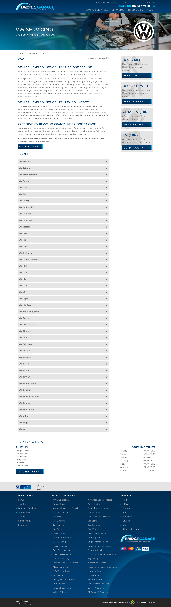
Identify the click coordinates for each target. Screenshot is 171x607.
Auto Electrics (94, 504)
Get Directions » (28, 471)
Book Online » (28, 146)
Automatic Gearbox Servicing (66, 508)
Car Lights (92, 521)
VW (124, 525)
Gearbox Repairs (95, 550)
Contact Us (149, 2)
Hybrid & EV (135, 10)
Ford (125, 512)
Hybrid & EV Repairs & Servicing (102, 554)
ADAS (150, 10)
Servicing (118, 10)
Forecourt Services (121, 2)
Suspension (93, 575)
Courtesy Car (94, 538)
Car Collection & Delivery (99, 517)
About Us (106, 2)
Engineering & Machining (99, 546)
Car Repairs (58, 525)
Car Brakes (58, 517)
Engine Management (98, 542)
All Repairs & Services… (98, 592)
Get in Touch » (133, 147)
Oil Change (58, 575)
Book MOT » (131, 75)
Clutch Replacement (63, 538)
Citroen (126, 508)
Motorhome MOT (61, 567)
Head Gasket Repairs (62, 554)
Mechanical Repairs (97, 563)
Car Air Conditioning (62, 512)
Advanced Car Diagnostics (100, 500)
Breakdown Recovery (98, 508)
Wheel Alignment (96, 588)
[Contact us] (154, 6)
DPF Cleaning (59, 542)
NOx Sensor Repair (62, 571)
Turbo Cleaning (95, 580)
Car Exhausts (59, 521)
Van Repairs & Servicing (98, 584)
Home (98, 2)
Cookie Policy (24, 525)
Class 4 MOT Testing (97, 533)
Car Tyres (57, 529)
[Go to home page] (35, 6)
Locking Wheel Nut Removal (66, 563)
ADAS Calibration (61, 500)
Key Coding (93, 559)
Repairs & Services (96, 10)
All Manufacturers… (132, 529)
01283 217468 (134, 6)
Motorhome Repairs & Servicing (102, 567)
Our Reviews (137, 2)
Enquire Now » (133, 124)
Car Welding (93, 529)
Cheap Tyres (59, 533)
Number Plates (95, 571)
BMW (125, 504)
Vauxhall (127, 521)
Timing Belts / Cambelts (64, 580)
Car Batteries (94, 512)
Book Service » (133, 101)
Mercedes (127, 517)
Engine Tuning (60, 546)
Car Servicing (94, 525)
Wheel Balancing (61, 592)
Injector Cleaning (61, 559)
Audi (125, 500)
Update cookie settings (24, 604)
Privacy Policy (24, 521)
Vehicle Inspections (62, 588)
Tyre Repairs (59, 584)
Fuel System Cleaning (63, 550)
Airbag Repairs (59, 504)
